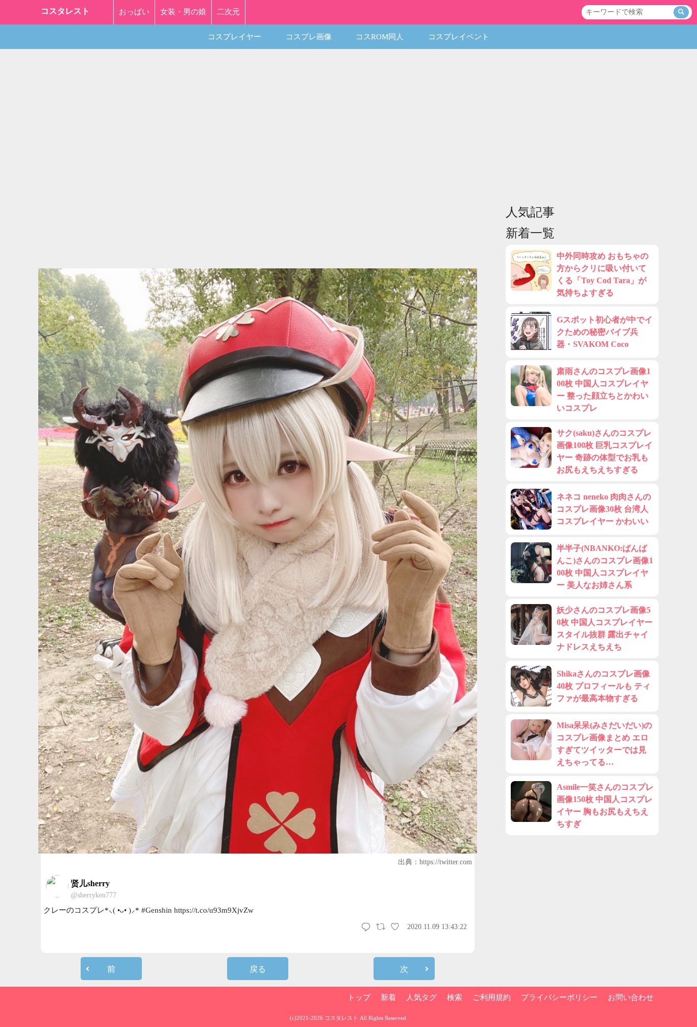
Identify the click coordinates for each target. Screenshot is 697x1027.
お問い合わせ (631, 997)
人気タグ (421, 997)
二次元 (228, 12)
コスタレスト (65, 11)
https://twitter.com (445, 862)
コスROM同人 (380, 37)
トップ (358, 997)
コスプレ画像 (309, 37)
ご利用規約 (491, 997)
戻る (258, 969)
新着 (388, 997)
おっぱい (134, 12)
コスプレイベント (458, 37)
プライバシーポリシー (559, 997)
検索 (454, 997)
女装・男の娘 (183, 12)
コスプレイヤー (234, 37)
